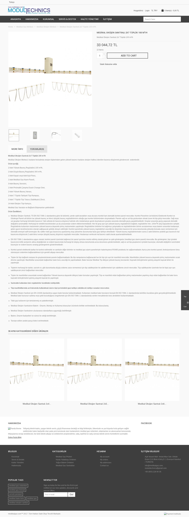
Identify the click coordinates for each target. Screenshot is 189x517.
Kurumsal (48, 19)
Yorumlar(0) (37, 149)
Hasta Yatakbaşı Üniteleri (65, 460)
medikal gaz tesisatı (17, 490)
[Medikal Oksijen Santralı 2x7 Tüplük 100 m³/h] (88, 123)
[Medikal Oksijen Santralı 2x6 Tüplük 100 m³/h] (152, 369)
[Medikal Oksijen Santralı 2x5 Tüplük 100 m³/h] (94, 369)
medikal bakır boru (16, 498)
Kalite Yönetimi (89, 19)
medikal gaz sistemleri (18, 486)
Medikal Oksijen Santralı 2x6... (152, 404)
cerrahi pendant (15, 494)
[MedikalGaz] (29, 10)
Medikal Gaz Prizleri (63, 457)
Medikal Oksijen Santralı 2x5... (94, 404)
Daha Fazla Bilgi (14, 437)
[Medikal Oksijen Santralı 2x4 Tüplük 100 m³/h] (37, 369)
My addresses (105, 463)
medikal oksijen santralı (18, 503)
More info (17, 149)
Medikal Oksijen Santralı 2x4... (37, 404)
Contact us (104, 466)
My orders (104, 460)
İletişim (107, 19)
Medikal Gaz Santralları (65, 466)
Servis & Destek (67, 19)
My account (104, 457)
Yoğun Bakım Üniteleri (64, 463)
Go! (71, 494)
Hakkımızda (32, 19)
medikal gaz (32, 498)
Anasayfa (15, 19)
